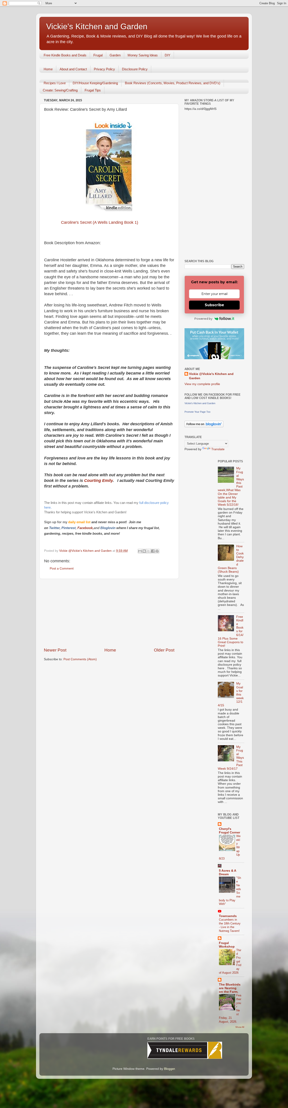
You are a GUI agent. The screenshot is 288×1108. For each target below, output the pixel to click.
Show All (239, 1027)
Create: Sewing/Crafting (60, 90)
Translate (218, 449)
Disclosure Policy (135, 69)
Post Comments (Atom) (80, 659)
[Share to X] (148, 551)
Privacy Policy (104, 69)
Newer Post (55, 650)
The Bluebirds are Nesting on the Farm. (230, 988)
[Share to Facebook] (153, 551)
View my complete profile (202, 384)
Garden (115, 55)
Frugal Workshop (227, 944)
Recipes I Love (55, 83)
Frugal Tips (93, 90)
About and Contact (73, 69)
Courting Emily (98, 480)
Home (48, 69)
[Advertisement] (109, 613)
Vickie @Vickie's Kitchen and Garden (211, 376)
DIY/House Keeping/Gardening (95, 83)
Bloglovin (108, 528)
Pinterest (68, 528)
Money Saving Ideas (143, 55)
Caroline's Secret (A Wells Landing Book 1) (99, 222)
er (58, 528)
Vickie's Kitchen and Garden (96, 26)
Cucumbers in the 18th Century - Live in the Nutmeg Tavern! (230, 925)
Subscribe (214, 305)
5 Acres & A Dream (227, 872)
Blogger (169, 1068)
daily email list (79, 522)
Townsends (228, 916)
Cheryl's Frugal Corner (229, 830)
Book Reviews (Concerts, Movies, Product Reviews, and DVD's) (172, 83)
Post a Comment (62, 568)
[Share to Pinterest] (157, 551)
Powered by (203, 318)
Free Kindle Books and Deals (65, 55)
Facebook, (85, 528)
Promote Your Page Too (197, 411)
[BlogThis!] (144, 551)
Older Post (164, 650)
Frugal (98, 55)
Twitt (53, 528)
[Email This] (140, 551)
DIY (167, 55)
